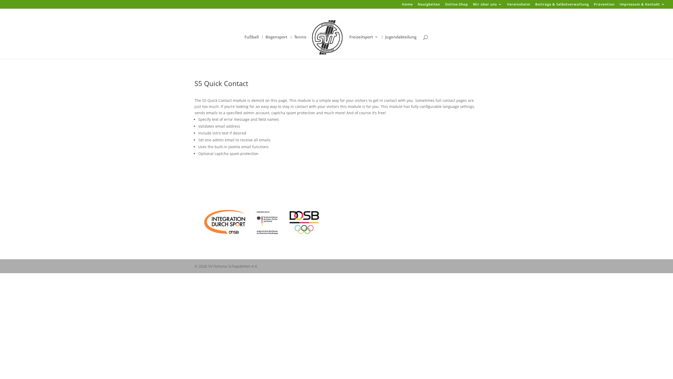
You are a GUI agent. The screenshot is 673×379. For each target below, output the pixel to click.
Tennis (300, 37)
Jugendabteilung (400, 37)
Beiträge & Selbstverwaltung (562, 5)
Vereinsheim (518, 5)
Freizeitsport (361, 37)
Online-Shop (456, 5)
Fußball (251, 37)
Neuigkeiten (429, 5)
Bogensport (276, 37)
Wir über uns (485, 5)
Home (407, 5)
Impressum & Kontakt (640, 5)
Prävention (604, 5)
